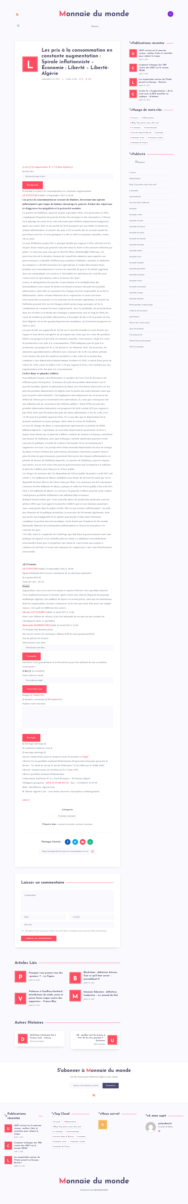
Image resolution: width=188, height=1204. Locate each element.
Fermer (26, 586)
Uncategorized (135, 335)
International (151, 128)
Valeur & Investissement (140, 341)
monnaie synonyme (68, 816)
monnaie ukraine (136, 299)
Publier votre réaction (33, 703)
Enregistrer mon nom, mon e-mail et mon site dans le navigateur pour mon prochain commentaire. (66, 931)
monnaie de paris (136, 233)
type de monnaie (136, 329)
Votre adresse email (32, 675)
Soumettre (111, 1086)
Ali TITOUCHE (30, 195)
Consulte (31, 656)
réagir (85, 756)
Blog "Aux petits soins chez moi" (145, 123)
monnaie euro (135, 257)
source (26, 800)
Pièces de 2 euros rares (139, 323)
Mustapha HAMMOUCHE (35, 625)
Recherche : (28, 171)
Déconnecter (54, 699)
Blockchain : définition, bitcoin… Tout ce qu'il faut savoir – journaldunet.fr (101, 975)
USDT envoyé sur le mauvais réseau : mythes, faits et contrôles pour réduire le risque (155, 53)
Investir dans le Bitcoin (142, 133)
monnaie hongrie (136, 263)
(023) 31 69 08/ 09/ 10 (57, 782)
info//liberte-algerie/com (42, 787)
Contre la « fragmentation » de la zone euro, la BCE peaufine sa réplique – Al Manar (156, 94)
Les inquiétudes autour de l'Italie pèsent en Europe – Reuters (155, 80)
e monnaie (136, 128)
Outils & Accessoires (138, 311)
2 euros (135, 118)
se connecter (37, 695)
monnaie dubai (135, 251)
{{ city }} (47, 167)
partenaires (134, 317)
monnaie (159, 133)
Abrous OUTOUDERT (33, 612)
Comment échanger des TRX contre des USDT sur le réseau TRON (153, 68)
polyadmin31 (165, 1123)
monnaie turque (136, 293)
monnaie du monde (66, 824)
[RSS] (17, 14)
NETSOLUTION (101, 1190)
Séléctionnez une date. (34, 642)
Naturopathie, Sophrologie (141, 305)
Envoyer (31, 738)
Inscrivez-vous (34, 689)
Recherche (32, 185)
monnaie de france (140, 143)
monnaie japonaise (137, 269)
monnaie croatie (156, 138)
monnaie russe (135, 281)
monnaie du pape (136, 245)
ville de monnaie (136, 347)
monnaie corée (138, 138)
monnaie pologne (137, 275)
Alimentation (148, 118)
